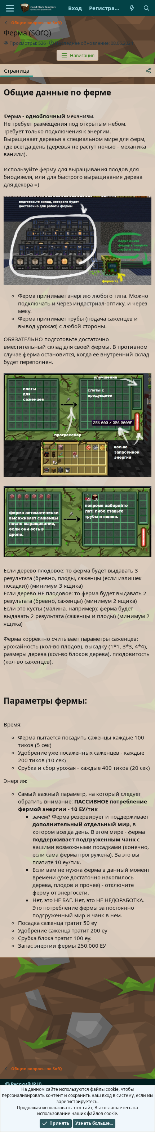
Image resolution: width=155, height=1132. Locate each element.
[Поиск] (147, 8)
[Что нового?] (132, 8)
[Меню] (9, 8)
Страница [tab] (16, 70)
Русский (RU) (25, 1084)
